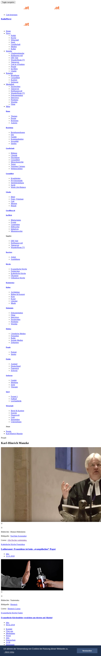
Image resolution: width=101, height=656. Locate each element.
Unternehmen (16, 422)
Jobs (7, 638)
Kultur (13, 49)
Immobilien (15, 419)
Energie (14, 413)
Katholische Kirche (18, 273)
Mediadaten (10, 633)
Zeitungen (15, 342)
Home (8, 31)
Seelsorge (14, 82)
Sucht (13, 185)
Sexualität (14, 141)
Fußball (14, 399)
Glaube (14, 71)
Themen (14, 116)
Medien (14, 47)
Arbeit (13, 257)
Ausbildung (15, 259)
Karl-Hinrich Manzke (14, 434)
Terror (13, 164)
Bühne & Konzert (18, 294)
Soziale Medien (17, 340)
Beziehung (15, 75)
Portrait (14, 352)
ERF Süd (14, 58)
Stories (13, 354)
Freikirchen (15, 271)
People (13, 67)
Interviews (15, 98)
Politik (13, 35)
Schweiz (14, 370)
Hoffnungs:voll (17, 55)
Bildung (14, 153)
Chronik (14, 155)
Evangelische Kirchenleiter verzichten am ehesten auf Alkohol (26, 618)
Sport (13, 42)
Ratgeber (9, 73)
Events (13, 222)
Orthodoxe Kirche (18, 278)
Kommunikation (17, 139)
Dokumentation (17, 95)
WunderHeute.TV (18, 60)
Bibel (13, 197)
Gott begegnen (11, 15)
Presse (8, 636)
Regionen (14, 121)
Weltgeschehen (17, 169)
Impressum (10, 644)
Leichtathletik (16, 401)
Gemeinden (15, 224)
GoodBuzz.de (10, 210)
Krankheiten (15, 178)
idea (7, 554)
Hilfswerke (15, 227)
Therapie (14, 387)
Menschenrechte (17, 162)
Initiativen (15, 229)
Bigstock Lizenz (14, 609)
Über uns (9, 631)
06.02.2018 (10, 625)
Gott (12, 201)
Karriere (14, 80)
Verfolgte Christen (18, 166)
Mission (14, 203)
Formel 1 (14, 396)
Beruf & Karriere (17, 411)
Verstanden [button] (87, 651)
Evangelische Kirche (19, 269)
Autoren (14, 123)
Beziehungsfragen (18, 132)
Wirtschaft (15, 40)
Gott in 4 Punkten (18, 64)
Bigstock (13, 604)
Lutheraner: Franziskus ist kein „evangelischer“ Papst (28, 549)
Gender (14, 380)
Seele (13, 385)
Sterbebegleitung (17, 183)
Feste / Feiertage (17, 199)
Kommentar (10, 283)
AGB (8, 642)
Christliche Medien (18, 334)
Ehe (12, 135)
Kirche (13, 38)
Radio (13, 338)
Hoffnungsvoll (16, 91)
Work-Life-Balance (18, 187)
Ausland (14, 364)
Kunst (13, 299)
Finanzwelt (15, 415)
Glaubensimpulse (17, 53)
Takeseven (15, 62)
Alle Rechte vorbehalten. (17, 540)
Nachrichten (15, 86)
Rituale (13, 206)
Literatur (14, 301)
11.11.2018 (10, 556)
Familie (14, 137)
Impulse (9, 51)
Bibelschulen (16, 220)
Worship (14, 102)
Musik (13, 303)
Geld (13, 417)
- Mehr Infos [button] (9, 652)
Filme (13, 104)
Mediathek (10, 84)
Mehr (8, 106)
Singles (14, 143)
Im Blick (14, 69)
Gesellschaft (15, 44)
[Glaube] (16, 27)
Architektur (15, 292)
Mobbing (14, 382)
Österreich (15, 368)
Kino (13, 296)
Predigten (14, 100)
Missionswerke (17, 231)
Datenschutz (11, 640)
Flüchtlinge (15, 157)
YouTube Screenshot (18, 536)
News (8, 33)
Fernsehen (15, 336)
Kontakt (9, 629)
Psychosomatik (17, 181)
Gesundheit (15, 78)
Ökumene (14, 276)
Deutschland (16, 366)
